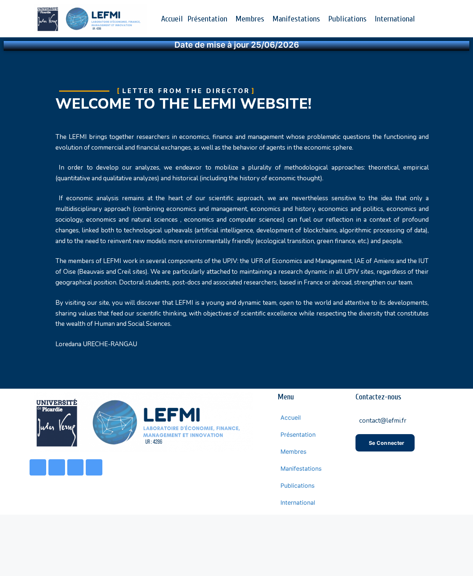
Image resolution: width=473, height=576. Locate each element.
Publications (347, 19)
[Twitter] (56, 467)
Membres (249, 19)
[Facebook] (38, 467)
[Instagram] (75, 467)
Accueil (172, 19)
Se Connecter (386, 443)
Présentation (207, 19)
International (395, 19)
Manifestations (296, 19)
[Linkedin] (94, 467)
